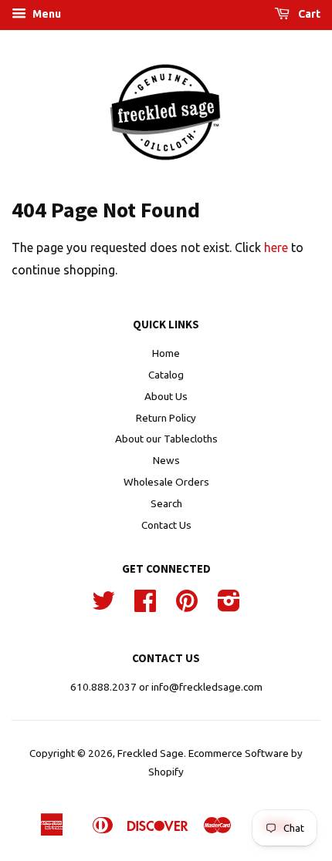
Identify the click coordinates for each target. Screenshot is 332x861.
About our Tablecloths (166, 438)
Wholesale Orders (166, 482)
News (166, 460)
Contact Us (166, 525)
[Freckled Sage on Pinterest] (186, 606)
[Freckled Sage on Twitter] (103, 606)
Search (166, 503)
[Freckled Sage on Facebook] (145, 606)
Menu (45, 14)
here (276, 247)
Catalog (166, 374)
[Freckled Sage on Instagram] (229, 606)
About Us (166, 396)
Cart (308, 14)
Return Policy (166, 418)
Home (166, 353)
